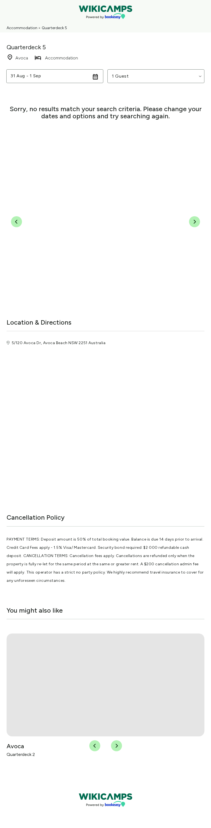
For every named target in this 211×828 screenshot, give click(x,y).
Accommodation (22, 28)
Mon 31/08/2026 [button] (29, 76)
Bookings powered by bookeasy (105, 811)
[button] (155, 76)
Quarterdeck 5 (54, 28)
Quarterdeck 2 (21, 754)
